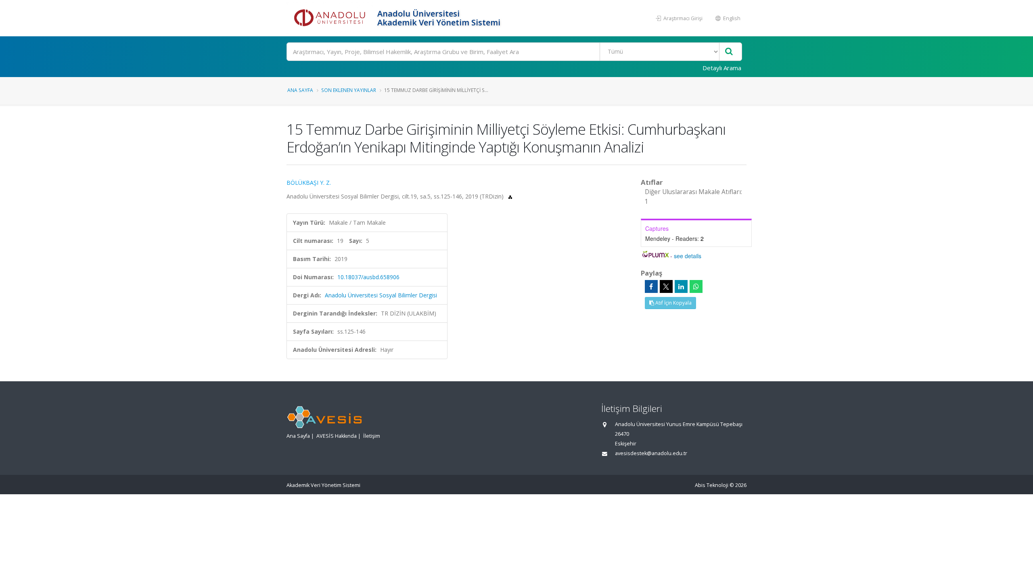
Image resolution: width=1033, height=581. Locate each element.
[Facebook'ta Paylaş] (651, 286)
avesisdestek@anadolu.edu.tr (651, 453)
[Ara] (729, 52)
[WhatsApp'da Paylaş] (696, 286)
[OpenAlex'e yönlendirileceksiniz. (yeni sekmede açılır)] (510, 196)
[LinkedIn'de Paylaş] (681, 286)
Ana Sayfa (300, 90)
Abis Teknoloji (711, 485)
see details (687, 256)
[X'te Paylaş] (666, 286)
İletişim (371, 436)
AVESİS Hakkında (336, 436)
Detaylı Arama (722, 68)
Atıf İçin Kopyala (673, 302)
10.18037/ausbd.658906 (368, 277)
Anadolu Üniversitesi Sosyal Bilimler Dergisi (381, 295)
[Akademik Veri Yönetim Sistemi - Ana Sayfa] (330, 18)
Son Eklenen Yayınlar (348, 90)
